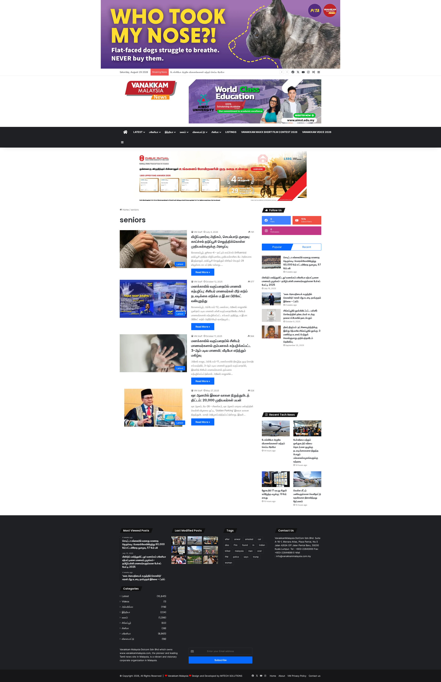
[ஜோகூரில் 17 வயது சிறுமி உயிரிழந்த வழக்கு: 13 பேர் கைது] (276, 479)
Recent (306, 247)
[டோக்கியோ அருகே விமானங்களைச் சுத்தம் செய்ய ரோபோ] (276, 428)
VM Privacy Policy (297, 675)
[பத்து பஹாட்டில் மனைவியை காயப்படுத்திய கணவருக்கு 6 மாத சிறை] (210, 560)
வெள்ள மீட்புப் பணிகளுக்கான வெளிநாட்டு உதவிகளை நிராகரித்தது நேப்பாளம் (307, 496)
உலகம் (183, 132)
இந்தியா (169, 132)
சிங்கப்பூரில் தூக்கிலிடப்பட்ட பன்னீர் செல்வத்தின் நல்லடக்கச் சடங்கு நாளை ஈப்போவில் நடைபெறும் (300, 314)
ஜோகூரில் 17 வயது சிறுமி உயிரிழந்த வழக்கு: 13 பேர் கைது (274, 494)
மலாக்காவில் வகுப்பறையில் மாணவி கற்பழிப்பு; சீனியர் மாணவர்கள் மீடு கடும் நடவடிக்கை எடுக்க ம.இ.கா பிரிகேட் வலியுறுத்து (219, 293)
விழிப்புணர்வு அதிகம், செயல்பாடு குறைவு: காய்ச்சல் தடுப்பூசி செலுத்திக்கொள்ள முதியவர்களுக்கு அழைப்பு (220, 241)
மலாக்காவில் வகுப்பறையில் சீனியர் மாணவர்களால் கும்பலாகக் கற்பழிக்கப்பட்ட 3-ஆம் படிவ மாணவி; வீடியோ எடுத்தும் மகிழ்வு (221, 348)
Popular (277, 247)
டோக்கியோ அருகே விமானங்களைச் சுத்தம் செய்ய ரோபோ (273, 443)
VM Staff (198, 232)
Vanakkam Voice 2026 (316, 132)
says (246, 556)
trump (256, 556)
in (253, 545)
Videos (125, 601)
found (245, 545)
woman (228, 562)
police (236, 556)
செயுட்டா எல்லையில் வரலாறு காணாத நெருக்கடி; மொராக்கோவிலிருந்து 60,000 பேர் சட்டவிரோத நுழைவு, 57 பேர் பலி (302, 263)
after (227, 539)
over (259, 551)
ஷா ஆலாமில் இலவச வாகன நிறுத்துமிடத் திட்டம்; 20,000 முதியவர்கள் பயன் (220, 398)
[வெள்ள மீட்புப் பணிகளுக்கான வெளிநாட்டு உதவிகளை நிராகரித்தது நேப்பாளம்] (307, 479)
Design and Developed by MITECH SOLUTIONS (217, 675)
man (250, 551)
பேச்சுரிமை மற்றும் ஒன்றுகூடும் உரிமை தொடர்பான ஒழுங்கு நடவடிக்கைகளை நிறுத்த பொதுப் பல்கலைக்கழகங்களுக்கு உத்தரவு (306, 450)
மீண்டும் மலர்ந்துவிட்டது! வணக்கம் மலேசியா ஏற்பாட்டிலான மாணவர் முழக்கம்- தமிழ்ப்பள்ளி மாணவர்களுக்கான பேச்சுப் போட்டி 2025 (291, 281)
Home (125, 209)
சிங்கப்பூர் (126, 622)
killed (227, 551)
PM (226, 556)
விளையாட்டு (199, 132)
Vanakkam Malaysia (178, 675)
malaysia (239, 551)
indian (262, 545)
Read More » (203, 272)
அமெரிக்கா (127, 606)
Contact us (314, 675)
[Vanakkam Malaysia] (151, 90)
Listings (230, 132)
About (282, 675)
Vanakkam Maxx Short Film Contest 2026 (269, 132)
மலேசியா (153, 132)
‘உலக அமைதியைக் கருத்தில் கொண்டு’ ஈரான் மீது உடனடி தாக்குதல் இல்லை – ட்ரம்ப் (302, 297)
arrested (249, 539)
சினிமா (215, 132)
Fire (235, 545)
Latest (137, 132)
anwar (237, 539)
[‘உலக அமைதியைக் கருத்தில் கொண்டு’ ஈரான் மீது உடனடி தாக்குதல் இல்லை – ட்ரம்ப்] (271, 298)
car (259, 539)
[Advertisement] (291, 379)
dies (227, 545)
